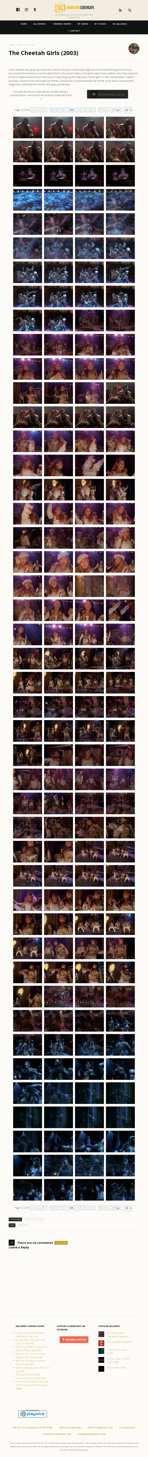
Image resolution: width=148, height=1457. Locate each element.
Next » (108, 110)
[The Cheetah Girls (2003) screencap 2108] (120, 886)
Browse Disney (62, 24)
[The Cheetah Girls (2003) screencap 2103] (89, 862)
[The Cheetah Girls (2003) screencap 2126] (58, 1007)
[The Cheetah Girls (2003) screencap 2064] (120, 620)
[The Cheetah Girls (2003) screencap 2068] (120, 645)
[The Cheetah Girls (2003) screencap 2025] (27, 403)
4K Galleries (119, 24)
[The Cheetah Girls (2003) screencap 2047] (89, 524)
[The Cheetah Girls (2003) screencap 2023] (89, 379)
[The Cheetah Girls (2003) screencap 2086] (58, 765)
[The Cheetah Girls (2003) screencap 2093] (27, 814)
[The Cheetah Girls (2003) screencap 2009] (27, 307)
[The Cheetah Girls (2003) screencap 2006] (58, 283)
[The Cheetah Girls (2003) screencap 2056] (120, 572)
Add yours (61, 1242)
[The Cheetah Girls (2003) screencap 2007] (89, 283)
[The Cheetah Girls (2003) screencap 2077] (27, 717)
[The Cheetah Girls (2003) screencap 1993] (27, 210)
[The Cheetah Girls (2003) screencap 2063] (89, 620)
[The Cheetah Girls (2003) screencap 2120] (120, 959)
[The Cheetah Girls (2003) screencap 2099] (89, 838)
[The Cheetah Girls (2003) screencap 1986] (58, 162)
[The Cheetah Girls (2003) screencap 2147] (89, 1128)
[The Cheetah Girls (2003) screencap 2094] (58, 814)
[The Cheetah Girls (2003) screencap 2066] (58, 645)
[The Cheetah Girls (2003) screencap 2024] (120, 379)
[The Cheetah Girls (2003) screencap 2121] (27, 983)
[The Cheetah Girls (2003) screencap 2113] (27, 934)
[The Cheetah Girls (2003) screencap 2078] (58, 717)
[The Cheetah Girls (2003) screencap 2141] (27, 1103)
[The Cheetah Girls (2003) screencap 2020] (120, 355)
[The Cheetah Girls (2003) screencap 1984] (120, 138)
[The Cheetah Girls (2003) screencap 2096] (120, 814)
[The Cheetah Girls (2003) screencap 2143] (89, 1103)
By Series (83, 24)
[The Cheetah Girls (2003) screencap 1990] (58, 186)
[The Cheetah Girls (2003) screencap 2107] (89, 886)
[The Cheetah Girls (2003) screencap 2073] (27, 693)
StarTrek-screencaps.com (56, 1434)
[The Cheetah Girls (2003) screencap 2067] (89, 645)
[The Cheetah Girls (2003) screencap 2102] (58, 862)
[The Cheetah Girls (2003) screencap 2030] (58, 427)
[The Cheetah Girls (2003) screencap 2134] (58, 1055)
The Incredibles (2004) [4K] (119, 1342)
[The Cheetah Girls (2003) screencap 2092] (120, 790)
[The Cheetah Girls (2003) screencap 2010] (58, 307)
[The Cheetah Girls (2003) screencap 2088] (120, 765)
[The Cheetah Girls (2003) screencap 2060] (120, 596)
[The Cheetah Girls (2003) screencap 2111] (89, 910)
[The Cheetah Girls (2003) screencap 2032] (120, 427)
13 (77, 110)
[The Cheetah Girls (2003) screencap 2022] (58, 379)
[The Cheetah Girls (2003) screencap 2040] (120, 476)
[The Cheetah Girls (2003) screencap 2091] (89, 790)
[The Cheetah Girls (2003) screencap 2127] (89, 1007)
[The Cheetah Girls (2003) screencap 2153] (27, 1176)
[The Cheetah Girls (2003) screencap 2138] (58, 1079)
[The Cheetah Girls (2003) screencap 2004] (120, 258)
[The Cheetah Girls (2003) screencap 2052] (120, 548)
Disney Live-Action (34, 1219)
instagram (29, 9)
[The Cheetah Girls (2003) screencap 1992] (120, 186)
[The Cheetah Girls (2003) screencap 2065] (27, 645)
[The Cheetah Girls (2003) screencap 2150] (58, 1152)
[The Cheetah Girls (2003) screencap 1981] (27, 138)
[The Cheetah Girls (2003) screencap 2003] (89, 258)
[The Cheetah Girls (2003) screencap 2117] (27, 959)
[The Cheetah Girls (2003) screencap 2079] (89, 717)
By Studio (100, 24)
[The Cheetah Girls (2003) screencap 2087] (89, 765)
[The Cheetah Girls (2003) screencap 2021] (27, 379)
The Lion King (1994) (116, 1367)
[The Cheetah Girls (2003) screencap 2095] (89, 814)
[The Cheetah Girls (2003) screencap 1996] (120, 210)
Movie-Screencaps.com (100, 1427)
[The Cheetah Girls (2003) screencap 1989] (27, 186)
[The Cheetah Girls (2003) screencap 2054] (58, 572)
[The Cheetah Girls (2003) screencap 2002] (58, 258)
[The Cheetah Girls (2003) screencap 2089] (27, 790)
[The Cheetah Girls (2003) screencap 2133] (27, 1055)
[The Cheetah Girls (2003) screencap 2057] (27, 596)
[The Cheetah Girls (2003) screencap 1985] (27, 162)
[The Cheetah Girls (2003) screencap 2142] (58, 1103)
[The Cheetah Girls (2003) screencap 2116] (120, 934)
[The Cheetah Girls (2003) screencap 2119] (89, 959)
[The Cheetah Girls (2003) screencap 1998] (58, 234)
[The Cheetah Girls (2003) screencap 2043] (89, 500)
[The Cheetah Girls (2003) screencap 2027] (89, 403)
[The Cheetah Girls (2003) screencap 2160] (120, 1200)
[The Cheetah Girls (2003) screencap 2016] (120, 331)
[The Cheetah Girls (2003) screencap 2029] (27, 427)
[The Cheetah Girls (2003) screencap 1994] (58, 210)
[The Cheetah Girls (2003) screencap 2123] (89, 983)
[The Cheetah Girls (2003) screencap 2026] (58, 403)
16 (93, 110)
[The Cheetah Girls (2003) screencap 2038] (58, 476)
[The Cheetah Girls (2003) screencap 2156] (120, 1176)
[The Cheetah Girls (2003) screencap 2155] (89, 1176)
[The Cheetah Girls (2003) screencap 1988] (120, 162)
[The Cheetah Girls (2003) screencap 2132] (120, 1031)
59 (100, 110)
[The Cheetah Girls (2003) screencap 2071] (89, 669)
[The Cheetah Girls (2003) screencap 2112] (120, 910)
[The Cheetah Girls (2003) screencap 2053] (27, 572)
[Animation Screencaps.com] (74, 7)
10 (60, 110)
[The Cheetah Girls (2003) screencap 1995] (89, 210)
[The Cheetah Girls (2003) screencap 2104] (120, 862)
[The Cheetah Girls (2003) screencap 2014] (58, 331)
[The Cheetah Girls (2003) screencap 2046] (58, 524)
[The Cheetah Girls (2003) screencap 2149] (27, 1152)
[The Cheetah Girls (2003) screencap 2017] (27, 355)
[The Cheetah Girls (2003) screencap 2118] (58, 959)
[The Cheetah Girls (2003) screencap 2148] (120, 1128)
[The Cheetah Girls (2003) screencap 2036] (120, 451)
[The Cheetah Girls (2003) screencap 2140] (120, 1079)
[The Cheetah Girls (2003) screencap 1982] (58, 138)
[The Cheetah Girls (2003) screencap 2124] (120, 983)
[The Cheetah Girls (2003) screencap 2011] (89, 307)
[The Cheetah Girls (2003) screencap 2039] (89, 476)
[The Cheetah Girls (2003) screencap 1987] (89, 162)
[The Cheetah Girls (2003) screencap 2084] (120, 741)
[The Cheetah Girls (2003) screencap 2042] (58, 500)
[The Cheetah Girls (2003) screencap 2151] (89, 1152)
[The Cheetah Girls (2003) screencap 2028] (120, 403)
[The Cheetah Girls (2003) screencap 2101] (27, 862)
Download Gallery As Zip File (111, 94)
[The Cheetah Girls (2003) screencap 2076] (120, 693)
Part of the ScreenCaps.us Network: (33, 1427)
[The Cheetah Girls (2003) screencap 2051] (89, 548)
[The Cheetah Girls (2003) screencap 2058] (58, 596)
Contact (75, 31)
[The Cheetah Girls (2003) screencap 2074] (58, 693)
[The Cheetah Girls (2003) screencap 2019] (89, 355)
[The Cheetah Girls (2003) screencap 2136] (120, 1055)
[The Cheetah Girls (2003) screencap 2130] (58, 1031)
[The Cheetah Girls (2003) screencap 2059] (89, 596)
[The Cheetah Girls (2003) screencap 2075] (89, 693)
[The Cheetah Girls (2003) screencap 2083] (89, 741)
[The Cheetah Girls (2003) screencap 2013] (27, 331)
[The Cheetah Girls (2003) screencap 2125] (27, 1007)
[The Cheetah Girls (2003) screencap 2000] (120, 234)
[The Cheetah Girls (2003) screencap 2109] (27, 910)
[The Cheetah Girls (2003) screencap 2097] (27, 838)
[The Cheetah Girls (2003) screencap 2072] (120, 669)
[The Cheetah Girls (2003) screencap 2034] (58, 451)
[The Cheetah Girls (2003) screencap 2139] (89, 1079)
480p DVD (22, 1225)
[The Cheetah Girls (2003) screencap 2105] (27, 886)
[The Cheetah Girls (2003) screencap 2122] (58, 983)
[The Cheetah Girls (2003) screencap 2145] (27, 1128)
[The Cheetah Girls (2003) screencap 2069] (27, 669)
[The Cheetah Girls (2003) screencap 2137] (27, 1079)
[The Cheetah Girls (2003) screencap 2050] (58, 548)
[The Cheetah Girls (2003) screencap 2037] (27, 476)
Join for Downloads (70, 1427)
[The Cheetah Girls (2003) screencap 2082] (58, 741)
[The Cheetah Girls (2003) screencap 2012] (120, 307)
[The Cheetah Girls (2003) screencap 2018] (58, 355)
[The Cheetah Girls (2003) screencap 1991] (89, 186)
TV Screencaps (127, 1427)
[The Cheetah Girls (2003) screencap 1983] (89, 138)
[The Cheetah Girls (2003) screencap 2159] (89, 1200)
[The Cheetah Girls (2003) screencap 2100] (120, 838)
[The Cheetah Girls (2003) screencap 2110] (58, 910)
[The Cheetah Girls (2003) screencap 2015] (89, 331)
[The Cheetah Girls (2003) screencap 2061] (27, 620)
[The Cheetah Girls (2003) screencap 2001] (27, 258)
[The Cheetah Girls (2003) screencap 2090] (58, 790)
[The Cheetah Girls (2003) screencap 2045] (27, 524)
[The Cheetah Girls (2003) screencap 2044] (120, 500)
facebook (21, 9)
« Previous (36, 110)
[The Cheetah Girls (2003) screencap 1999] (89, 234)
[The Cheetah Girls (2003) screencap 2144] (120, 1103)
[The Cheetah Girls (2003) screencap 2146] (58, 1128)
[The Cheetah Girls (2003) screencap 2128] (120, 1007)
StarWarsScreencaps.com (91, 1434)
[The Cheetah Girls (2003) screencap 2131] (89, 1031)
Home (24, 24)
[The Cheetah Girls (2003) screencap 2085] (27, 765)
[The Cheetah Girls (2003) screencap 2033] (27, 451)
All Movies (39, 24)
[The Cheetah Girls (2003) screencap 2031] (89, 427)
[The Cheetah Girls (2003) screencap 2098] (58, 838)
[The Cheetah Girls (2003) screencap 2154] (58, 1176)
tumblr (38, 9)
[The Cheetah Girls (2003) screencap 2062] (58, 620)
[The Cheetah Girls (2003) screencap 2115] (89, 934)
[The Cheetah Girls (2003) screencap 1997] (27, 234)
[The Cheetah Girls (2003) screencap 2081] (27, 741)
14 (82, 110)
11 (66, 110)
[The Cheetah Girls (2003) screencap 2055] (89, 572)
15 (88, 110)
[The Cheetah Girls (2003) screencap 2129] (27, 1031)
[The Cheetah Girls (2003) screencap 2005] (27, 283)
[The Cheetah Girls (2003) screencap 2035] (89, 451)
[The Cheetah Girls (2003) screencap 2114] (58, 934)
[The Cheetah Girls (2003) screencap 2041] (27, 500)
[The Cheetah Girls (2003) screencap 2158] (58, 1200)
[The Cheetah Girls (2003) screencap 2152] (120, 1152)
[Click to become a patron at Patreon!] (74, 1343)
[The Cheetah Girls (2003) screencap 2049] (27, 548)
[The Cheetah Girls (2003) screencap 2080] (120, 717)
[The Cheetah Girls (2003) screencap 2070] (58, 669)
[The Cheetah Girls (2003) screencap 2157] (27, 1200)
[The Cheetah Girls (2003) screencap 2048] (120, 524)
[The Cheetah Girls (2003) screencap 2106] (58, 886)
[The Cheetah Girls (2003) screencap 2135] (89, 1055)
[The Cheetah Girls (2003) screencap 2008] (120, 283)
